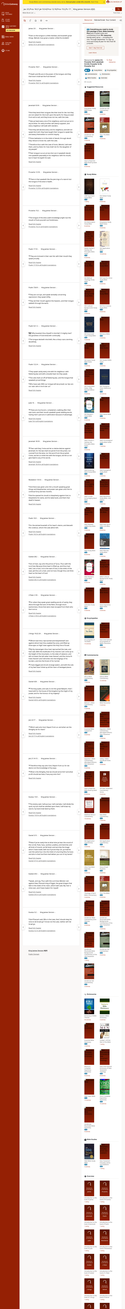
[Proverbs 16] (78, 225)
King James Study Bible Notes (90, 109)
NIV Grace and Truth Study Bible (90, 335)
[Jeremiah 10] (78, 134)
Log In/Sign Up (116, 2)
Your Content (111, 20)
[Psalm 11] (23, 379)
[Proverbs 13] (78, 187)
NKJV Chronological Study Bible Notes (106, 441)
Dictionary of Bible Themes (90, 1016)
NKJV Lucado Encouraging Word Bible (90, 498)
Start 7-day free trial (95, 48)
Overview (90, 1176)
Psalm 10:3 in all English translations (42, 534)
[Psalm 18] (78, 264)
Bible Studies (92, 1139)
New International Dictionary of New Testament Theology (106, 1069)
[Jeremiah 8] (23, 134)
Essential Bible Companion (89, 730)
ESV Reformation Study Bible (89, 223)
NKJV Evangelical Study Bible (105, 471)
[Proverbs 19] (78, 82)
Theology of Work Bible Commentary (90, 894)
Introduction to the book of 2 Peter (106, 1272)
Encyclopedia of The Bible (89, 640)
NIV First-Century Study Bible (105, 307)
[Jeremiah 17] (23, 456)
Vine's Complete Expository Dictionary (105, 1098)
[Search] (118, 9)
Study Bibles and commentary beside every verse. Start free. (63, 2)
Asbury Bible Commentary (104, 677)
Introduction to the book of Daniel (106, 1296)
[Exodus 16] (78, 812)
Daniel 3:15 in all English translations (42, 861)
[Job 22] (78, 773)
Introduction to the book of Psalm (106, 1223)
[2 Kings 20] (78, 653)
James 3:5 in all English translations (41, 45)
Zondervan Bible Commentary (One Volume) (90, 919)
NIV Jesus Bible (105, 334)
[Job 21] (23, 735)
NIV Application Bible (105, 249)
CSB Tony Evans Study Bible (89, 197)
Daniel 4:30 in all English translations (42, 700)
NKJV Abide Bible (105, 414)
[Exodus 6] (78, 927)
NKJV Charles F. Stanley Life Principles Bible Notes (89, 443)
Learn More (92, 53)
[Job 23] (78, 735)
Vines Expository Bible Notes (105, 605)
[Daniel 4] (78, 850)
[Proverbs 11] (23, 187)
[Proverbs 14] (23, 225)
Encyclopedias (92, 618)
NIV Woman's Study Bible (88, 415)
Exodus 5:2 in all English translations (42, 931)
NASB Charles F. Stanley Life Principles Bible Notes (89, 251)
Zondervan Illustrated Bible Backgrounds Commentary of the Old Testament (90, 952)
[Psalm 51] (23, 341)
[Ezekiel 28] (23, 888)
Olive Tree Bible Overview (89, 868)
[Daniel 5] (78, 696)
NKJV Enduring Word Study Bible (90, 471)
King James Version (36, 951)
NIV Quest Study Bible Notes (89, 361)
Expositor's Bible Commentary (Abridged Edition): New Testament (106, 731)
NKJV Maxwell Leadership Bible (89, 525)
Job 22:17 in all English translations (41, 736)
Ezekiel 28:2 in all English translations (42, 580)
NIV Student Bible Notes (105, 361)
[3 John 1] (23, 417)
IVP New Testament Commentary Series (106, 790)
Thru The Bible (104, 135)
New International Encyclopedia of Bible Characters (106, 641)
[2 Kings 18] (23, 653)
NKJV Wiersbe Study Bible (104, 551)
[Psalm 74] (78, 302)
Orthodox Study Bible (89, 605)
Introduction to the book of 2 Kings (90, 1296)
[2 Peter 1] (23, 610)
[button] (114, 2)
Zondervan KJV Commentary (104, 109)
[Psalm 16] (23, 264)
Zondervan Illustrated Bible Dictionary (89, 1126)
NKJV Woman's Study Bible (89, 577)
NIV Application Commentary (89, 842)
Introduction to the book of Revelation (106, 1247)
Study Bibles (91, 174)
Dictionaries (91, 994)
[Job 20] (23, 773)
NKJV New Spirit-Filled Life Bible (105, 525)
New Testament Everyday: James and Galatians (105, 1162)
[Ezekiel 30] (78, 888)
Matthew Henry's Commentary (90, 815)
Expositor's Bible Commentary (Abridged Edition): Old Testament (90, 761)
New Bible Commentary (104, 815)
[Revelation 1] (78, 417)
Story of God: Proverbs (104, 868)
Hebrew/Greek (99, 20)
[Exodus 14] (23, 812)
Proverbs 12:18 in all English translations (43, 188)
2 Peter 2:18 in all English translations (42, 616)
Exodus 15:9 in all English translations (42, 815)
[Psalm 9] (23, 533)
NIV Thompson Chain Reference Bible (105, 388)
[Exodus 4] (23, 927)
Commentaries (92, 655)
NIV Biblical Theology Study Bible (89, 279)
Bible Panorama (105, 703)
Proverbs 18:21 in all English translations (43, 83)
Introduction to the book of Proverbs (106, 1198)
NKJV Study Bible (89, 550)
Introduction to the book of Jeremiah (90, 1223)
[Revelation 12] (23, 494)
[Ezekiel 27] (23, 571)
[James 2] (23, 43)
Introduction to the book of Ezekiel (90, 1272)
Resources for (94, 63)
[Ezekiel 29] (78, 571)
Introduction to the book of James (90, 1198)
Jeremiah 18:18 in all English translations (43, 464)
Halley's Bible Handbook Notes (105, 759)
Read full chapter (35, 42)
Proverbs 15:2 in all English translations (43, 227)
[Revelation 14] (78, 494)
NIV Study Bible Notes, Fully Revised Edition (89, 388)
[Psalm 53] (78, 341)
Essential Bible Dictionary (89, 1041)
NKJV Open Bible (89, 1096)
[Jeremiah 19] (78, 456)
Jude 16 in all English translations (41, 421)
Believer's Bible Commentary (89, 703)
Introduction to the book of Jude (90, 1247)
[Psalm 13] (78, 379)
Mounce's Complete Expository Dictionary (87, 1069)
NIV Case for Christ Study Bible (106, 279)
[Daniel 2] (23, 850)
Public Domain (34, 954)
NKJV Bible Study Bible (89, 1162)
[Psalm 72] (23, 302)
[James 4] (78, 43)
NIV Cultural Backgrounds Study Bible (90, 307)
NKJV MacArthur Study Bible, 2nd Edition (105, 498)
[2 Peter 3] (78, 610)
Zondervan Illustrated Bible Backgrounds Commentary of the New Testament (106, 921)
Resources (88, 20)
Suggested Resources (95, 87)
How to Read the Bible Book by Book (90, 162)
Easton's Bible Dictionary (104, 1016)
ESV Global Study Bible (105, 197)
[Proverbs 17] (23, 82)
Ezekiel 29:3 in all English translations (42, 895)
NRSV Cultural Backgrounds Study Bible (106, 578)
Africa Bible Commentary (88, 677)
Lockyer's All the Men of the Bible (105, 1041)
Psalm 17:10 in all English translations (42, 265)
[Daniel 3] (23, 696)
